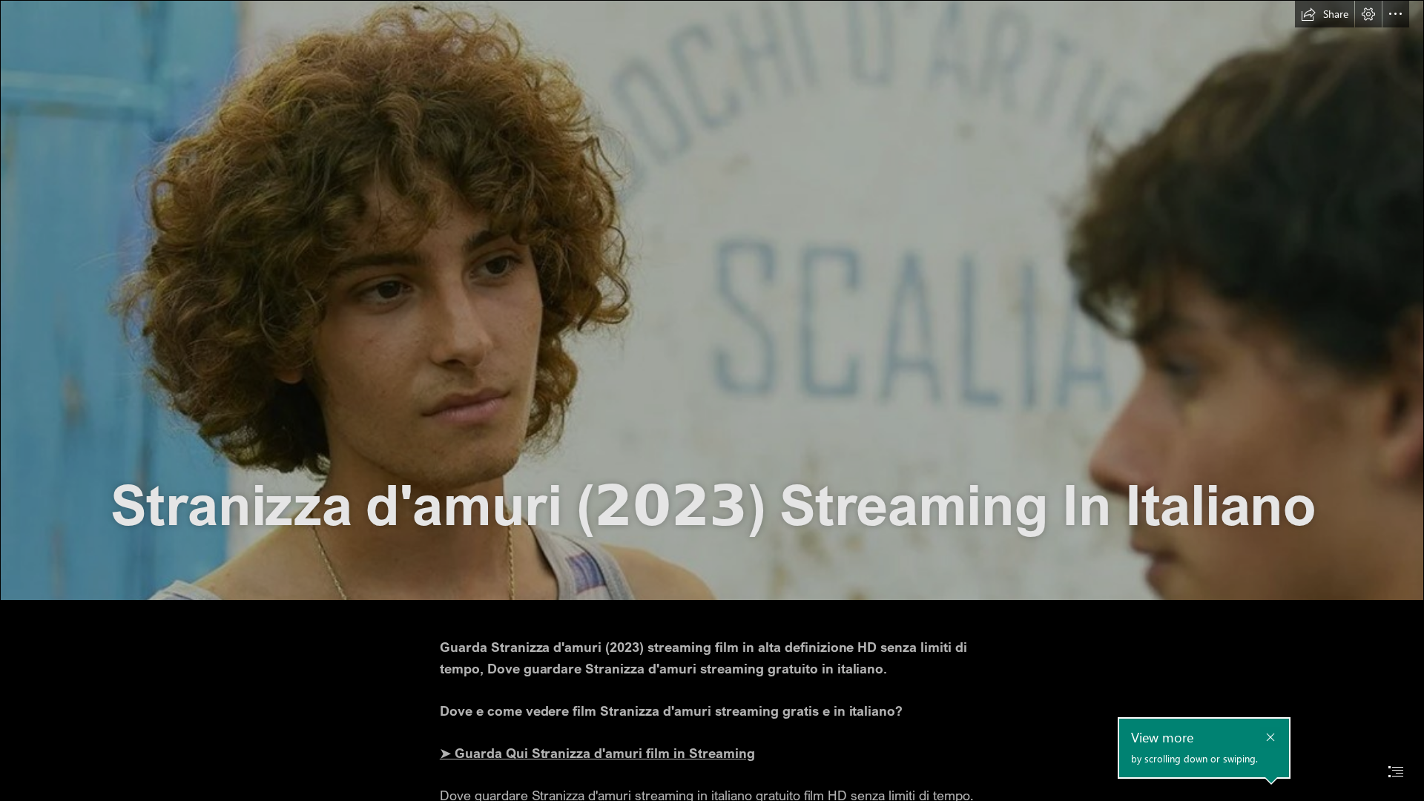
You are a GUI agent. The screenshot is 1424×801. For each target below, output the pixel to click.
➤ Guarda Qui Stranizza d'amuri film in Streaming (597, 753)
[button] (1324, 14)
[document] (712, 400)
